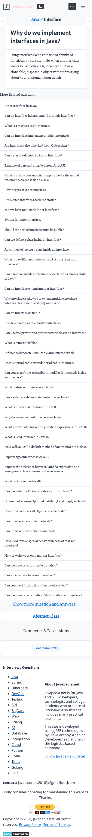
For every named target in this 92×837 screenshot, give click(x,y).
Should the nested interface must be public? (34, 230)
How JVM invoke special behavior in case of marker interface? (39, 543)
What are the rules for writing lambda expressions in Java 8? (45, 427)
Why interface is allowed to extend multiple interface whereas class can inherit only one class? (40, 301)
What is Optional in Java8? (22, 481)
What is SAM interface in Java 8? (26, 437)
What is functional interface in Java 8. (30, 407)
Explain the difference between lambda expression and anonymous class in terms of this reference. (41, 469)
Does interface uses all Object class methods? (35, 511)
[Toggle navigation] (83, 6)
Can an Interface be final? (22, 313)
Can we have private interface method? (31, 565)
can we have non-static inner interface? (31, 210)
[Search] (72, 6)
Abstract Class (46, 616)
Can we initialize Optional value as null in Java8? (38, 491)
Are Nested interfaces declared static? (30, 200)
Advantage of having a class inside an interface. (37, 249)
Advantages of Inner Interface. (25, 190)
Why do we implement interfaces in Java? (32, 417)
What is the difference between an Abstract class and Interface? (40, 261)
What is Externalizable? (20, 343)
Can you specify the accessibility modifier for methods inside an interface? (45, 375)
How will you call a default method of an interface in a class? (46, 447)
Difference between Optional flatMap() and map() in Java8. (45, 501)
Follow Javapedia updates (65, 756)
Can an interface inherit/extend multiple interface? (39, 116)
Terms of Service (56, 824)
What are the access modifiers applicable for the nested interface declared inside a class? (41, 177)
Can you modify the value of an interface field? (36, 585)
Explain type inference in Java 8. (26, 457)
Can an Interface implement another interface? (36, 136)
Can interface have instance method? (29, 531)
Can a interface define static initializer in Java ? (36, 397)
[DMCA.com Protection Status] (16, 833)
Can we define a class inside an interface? (32, 240)
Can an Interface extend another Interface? (34, 289)
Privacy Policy (30, 824)
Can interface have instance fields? (28, 521)
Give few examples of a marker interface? (32, 323)
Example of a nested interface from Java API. (35, 165)
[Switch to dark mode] (40, 6)
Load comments (46, 648)
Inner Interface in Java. (20, 106)
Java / (37, 19)
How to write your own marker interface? (33, 555)
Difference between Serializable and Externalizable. (39, 353)
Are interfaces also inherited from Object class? (36, 145)
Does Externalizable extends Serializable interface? (39, 363)
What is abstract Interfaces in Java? (28, 387)
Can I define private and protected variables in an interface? (45, 333)
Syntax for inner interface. (22, 220)
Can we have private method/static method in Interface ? (43, 595)
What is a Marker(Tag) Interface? (27, 126)
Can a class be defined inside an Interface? (33, 155)
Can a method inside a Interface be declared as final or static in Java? (45, 276)
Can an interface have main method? (29, 575)
